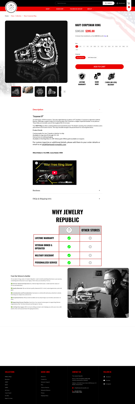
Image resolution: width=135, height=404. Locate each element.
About (89, 9)
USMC (6, 387)
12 (105, 46)
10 (91, 46)
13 (112, 46)
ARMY (6, 382)
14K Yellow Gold (92, 57)
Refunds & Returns (45, 390)
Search (109, 3)
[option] (36, 52)
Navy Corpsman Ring (30, 16)
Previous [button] (8, 91)
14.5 (123, 46)
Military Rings (8, 376)
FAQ (42, 384)
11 (98, 46)
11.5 (102, 46)
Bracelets (7, 379)
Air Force (7, 390)
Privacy (42, 393)
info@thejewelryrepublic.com (54, 144)
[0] (128, 3)
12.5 (109, 46)
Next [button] (64, 91)
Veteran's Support (45, 382)
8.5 (80, 46)
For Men (7, 395)
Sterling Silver (80, 57)
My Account (122, 3)
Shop (48, 9)
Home (7, 16)
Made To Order (8, 398)
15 (127, 46)
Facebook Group (76, 9)
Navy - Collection (16, 16)
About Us (43, 376)
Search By (60, 9)
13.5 (116, 46)
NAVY (6, 384)
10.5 (95, 46)
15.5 (77, 49)
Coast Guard (8, 393)
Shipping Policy (44, 395)
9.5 (87, 46)
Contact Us (44, 379)
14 (120, 46)
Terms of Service (45, 387)
